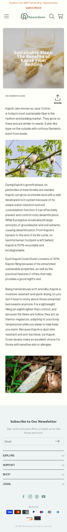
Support (9, 465)
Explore (8, 455)
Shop (6, 474)
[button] (6, 16)
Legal (7, 483)
